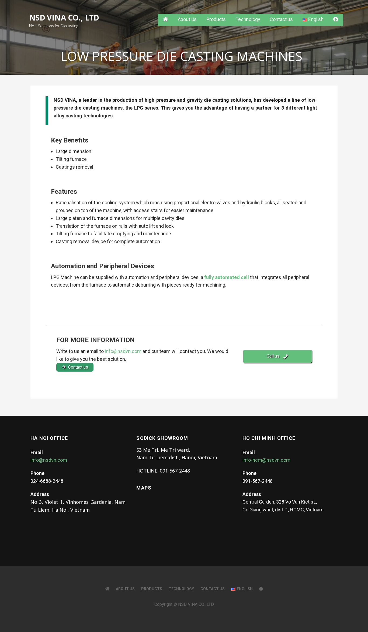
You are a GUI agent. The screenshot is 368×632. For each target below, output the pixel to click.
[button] (277, 356)
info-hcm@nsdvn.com (266, 460)
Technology (247, 19)
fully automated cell (226, 277)
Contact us (281, 19)
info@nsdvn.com (123, 351)
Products (216, 19)
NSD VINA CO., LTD (64, 17)
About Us (187, 19)
